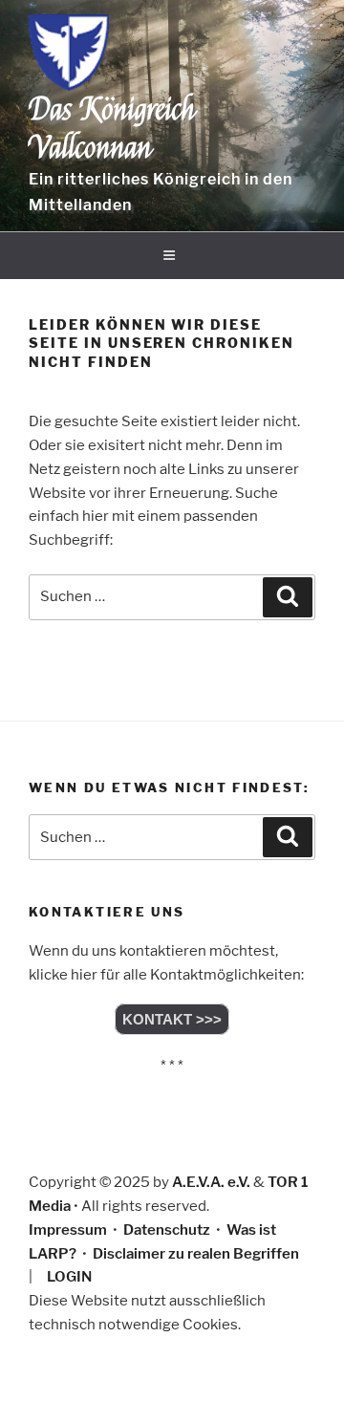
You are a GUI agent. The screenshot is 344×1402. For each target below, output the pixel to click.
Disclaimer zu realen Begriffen (196, 1253)
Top (322, 1375)
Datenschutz (166, 1230)
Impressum (68, 1230)
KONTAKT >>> (172, 1019)
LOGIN (69, 1276)
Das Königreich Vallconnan (112, 128)
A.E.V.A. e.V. (211, 1182)
